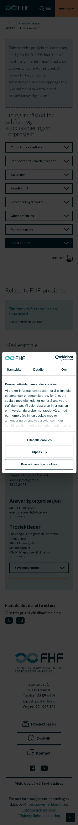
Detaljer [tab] (39, 369)
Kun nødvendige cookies (39, 464)
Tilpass (36, 452)
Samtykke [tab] (14, 369)
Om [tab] (64, 369)
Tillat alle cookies (39, 440)
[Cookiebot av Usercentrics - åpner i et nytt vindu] (55, 358)
